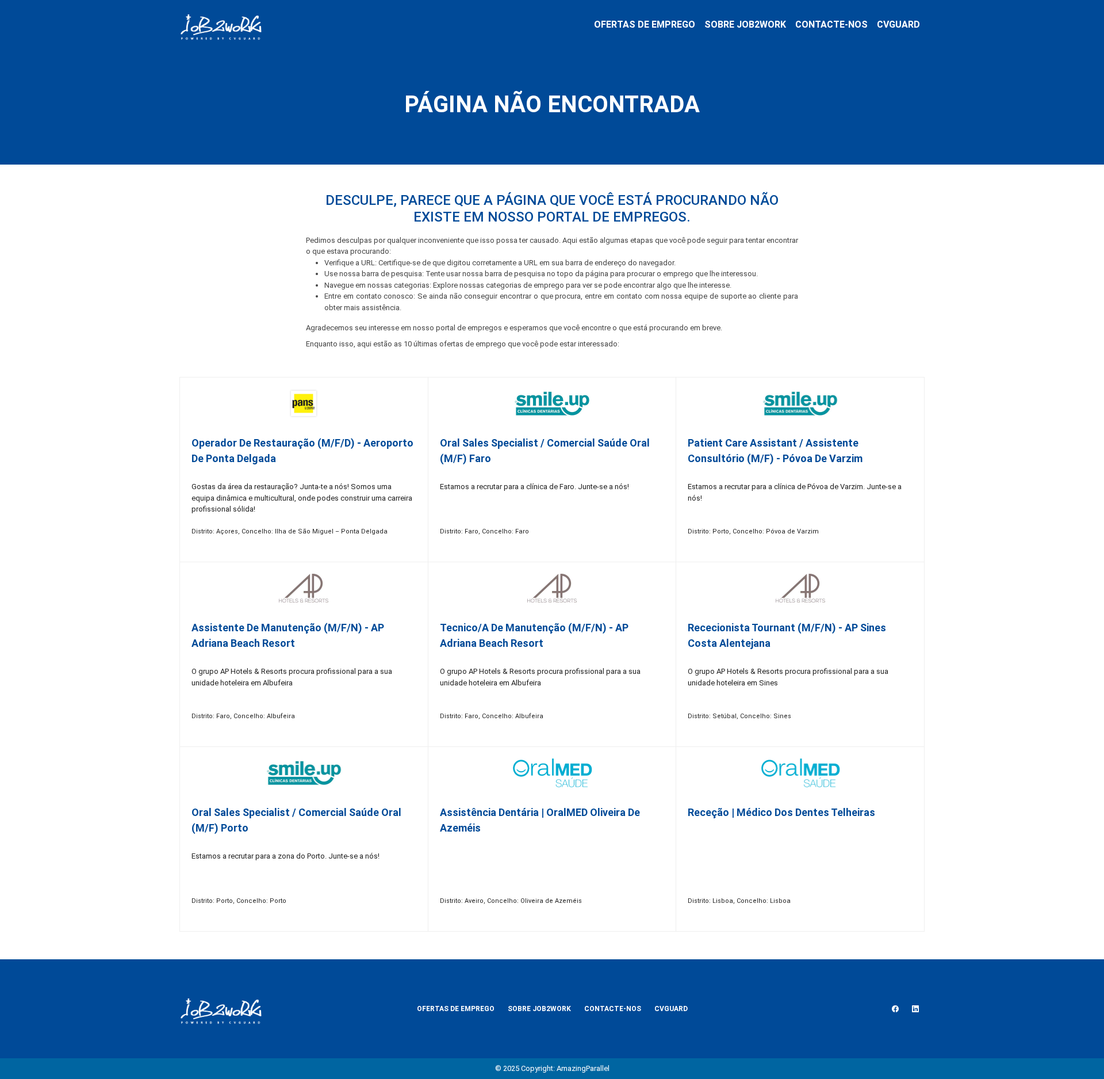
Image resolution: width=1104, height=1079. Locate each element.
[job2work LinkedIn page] (915, 1009)
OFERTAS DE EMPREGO (644, 24)
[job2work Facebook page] (895, 1009)
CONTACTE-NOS (831, 24)
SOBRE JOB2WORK (745, 24)
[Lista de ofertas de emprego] (220, 25)
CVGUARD (898, 24)
